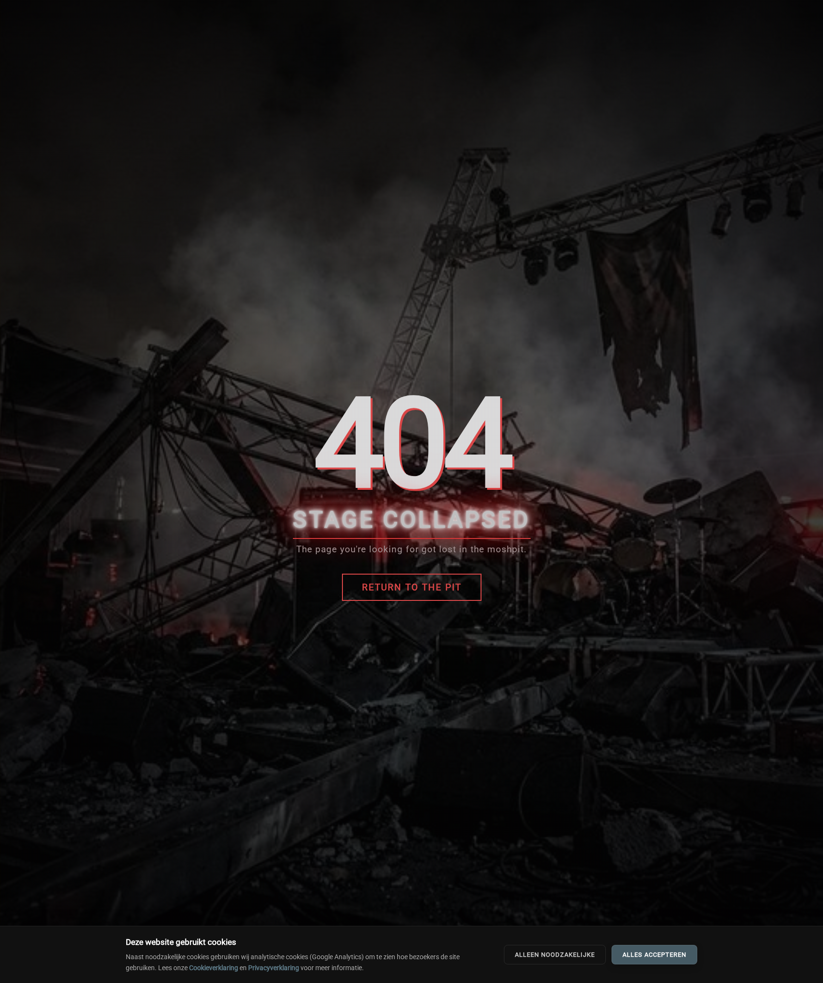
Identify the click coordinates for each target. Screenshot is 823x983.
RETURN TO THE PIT (412, 587)
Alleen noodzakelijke (555, 954)
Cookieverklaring (213, 968)
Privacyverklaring (273, 968)
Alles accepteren (654, 954)
